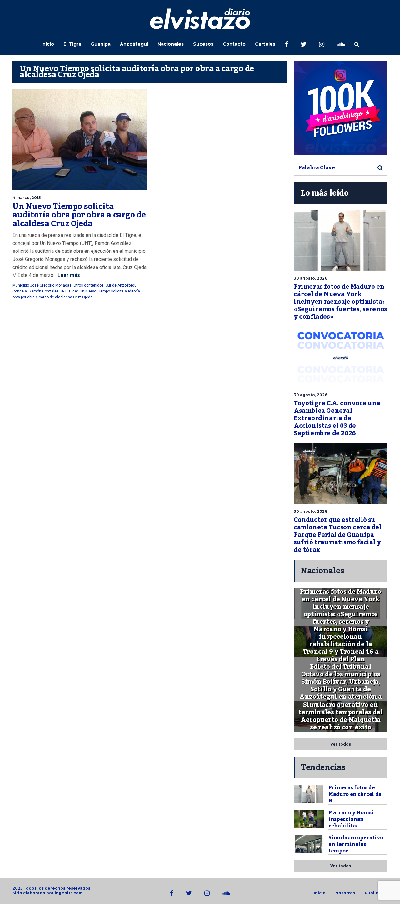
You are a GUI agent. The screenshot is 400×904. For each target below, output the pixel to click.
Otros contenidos (88, 285)
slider (73, 291)
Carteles (265, 44)
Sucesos (203, 44)
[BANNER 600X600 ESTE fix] (341, 108)
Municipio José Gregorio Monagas (42, 285)
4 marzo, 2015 (26, 197)
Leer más (68, 275)
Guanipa (101, 44)
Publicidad (376, 893)
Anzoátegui (134, 44)
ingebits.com (68, 893)
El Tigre (72, 44)
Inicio (47, 44)
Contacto (234, 44)
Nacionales (171, 44)
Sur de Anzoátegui (122, 285)
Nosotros (345, 893)
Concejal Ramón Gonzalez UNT (39, 291)
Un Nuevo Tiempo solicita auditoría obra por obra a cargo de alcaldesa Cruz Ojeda (79, 215)
